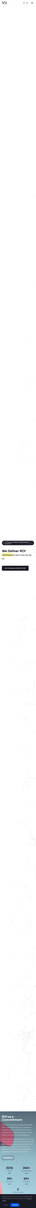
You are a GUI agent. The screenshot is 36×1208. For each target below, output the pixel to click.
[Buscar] (23, 2)
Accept (14, 1205)
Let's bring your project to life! (15, 568)
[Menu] (32, 3)
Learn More (8, 1158)
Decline (5, 1205)
